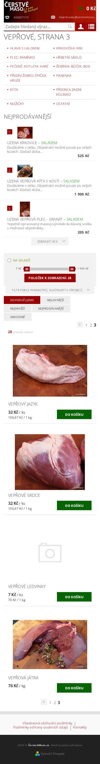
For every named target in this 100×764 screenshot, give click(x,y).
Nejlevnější (55, 300)
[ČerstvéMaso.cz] (21, 6)
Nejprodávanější (51, 308)
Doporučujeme (22, 300)
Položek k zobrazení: (49, 278)
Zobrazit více (47, 241)
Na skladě (21, 260)
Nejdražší (17, 308)
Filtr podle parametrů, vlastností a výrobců (47, 290)
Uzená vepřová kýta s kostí (43, 181)
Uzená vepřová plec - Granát (45, 219)
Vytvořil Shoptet (52, 753)
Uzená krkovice (32, 142)
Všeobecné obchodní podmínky (48, 723)
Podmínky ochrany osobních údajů (40, 727)
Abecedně (17, 317)
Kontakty (80, 727)
